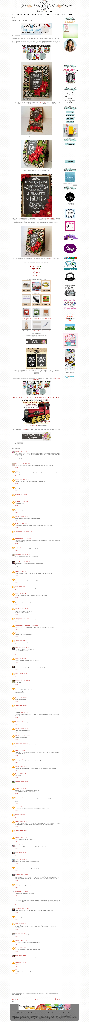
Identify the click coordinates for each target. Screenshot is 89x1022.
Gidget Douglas (18, 680)
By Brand (26, 14)
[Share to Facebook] (21, 443)
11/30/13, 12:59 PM (25, 618)
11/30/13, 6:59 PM (23, 697)
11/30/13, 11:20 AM (24, 523)
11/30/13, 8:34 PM (23, 721)
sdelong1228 (18, 891)
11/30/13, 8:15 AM (23, 451)
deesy (16, 750)
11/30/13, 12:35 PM (22, 586)
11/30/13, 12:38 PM (24, 593)
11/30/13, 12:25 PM (24, 578)
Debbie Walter (18, 735)
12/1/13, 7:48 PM (22, 867)
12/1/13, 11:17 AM (23, 773)
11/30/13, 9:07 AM (25, 479)
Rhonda (16, 852)
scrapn (16, 923)
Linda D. (17, 759)
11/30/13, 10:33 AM (24, 509)
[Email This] (17, 443)
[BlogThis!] (18, 443)
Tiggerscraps (18, 618)
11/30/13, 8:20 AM (26, 463)
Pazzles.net (51, 258)
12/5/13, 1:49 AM (26, 933)
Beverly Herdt (18, 479)
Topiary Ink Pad (38, 318)
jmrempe (17, 814)
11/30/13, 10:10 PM (26, 735)
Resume (70, 14)
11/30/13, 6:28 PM (22, 688)
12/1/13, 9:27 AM (22, 759)
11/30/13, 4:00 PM (27, 647)
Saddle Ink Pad (48, 318)
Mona (16, 962)
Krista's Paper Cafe (19, 647)
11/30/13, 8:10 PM (24, 712)
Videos (34, 14)
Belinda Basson (18, 463)
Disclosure (57, 14)
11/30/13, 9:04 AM (23, 471)
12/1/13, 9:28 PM (24, 898)
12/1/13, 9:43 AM (23, 766)
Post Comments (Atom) (22, 1001)
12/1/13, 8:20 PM (24, 891)
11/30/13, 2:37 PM (23, 640)
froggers (17, 673)
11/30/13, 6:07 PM (26, 680)
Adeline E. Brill (18, 859)
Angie (16, 665)
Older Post (57, 999)
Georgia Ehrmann (19, 561)
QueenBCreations (19, 538)
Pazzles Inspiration (50, 218)
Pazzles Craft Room (42, 102)
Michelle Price (18, 554)
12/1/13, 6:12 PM (23, 830)
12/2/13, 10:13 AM (25, 908)
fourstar (17, 806)
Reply (16, 459)
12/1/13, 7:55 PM (26, 874)
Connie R (17, 547)
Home (12, 14)
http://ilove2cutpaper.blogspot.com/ (22, 625)
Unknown (17, 471)
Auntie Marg (18, 908)
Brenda (16, 867)
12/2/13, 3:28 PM (23, 915)
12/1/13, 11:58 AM (23, 797)
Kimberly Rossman (19, 933)
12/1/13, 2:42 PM (23, 821)
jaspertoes (17, 721)
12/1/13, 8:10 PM (23, 884)
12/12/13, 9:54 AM (23, 969)
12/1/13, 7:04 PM (22, 852)
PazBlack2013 (33, 425)
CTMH (23, 318)
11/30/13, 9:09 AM (23, 487)
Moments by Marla (19, 844)
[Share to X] (19, 443)
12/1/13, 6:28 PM (23, 837)
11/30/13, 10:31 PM (24, 743)
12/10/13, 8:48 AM (22, 962)
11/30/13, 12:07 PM (27, 561)
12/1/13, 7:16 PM (25, 859)
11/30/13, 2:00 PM (24, 632)
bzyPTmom (17, 523)
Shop (63, 14)
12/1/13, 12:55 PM (23, 806)
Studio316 (17, 501)
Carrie (16, 586)
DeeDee (17, 788)
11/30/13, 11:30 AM (23, 547)
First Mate (17, 632)
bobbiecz (17, 969)
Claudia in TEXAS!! (19, 531)
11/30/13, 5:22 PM (22, 665)
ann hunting (17, 781)
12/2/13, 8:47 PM (22, 923)
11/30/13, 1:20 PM (34, 625)
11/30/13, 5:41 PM (23, 673)
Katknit (17, 688)
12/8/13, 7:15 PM (22, 955)
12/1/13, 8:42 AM (21, 750)
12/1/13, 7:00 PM (26, 844)
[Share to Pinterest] (22, 443)
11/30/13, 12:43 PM (24, 608)
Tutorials (49, 14)
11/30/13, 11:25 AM (27, 538)
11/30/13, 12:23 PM (24, 571)
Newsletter (41, 14)
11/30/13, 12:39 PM (24, 601)
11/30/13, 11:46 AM (26, 554)
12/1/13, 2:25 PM (22, 814)
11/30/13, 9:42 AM (24, 501)
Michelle (17, 451)
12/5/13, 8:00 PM (23, 940)
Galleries (19, 14)
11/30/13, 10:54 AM (24, 516)
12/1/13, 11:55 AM (23, 788)
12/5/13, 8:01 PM (23, 947)
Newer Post (15, 999)
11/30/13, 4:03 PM (23, 658)
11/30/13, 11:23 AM (27, 531)
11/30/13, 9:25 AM (23, 494)
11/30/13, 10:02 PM (24, 728)
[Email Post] (15, 443)
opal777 (17, 494)
